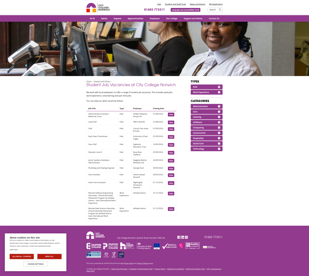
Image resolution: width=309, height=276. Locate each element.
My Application (216, 4)
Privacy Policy (128, 263)
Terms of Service (143, 263)
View (171, 114)
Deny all (49, 256)
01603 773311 (154, 9)
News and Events (197, 4)
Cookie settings (36, 264)
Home (88, 81)
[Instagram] (186, 237)
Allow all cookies (21, 256)
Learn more (14, 249)
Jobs (159, 4)
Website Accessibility (175, 269)
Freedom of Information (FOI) (141, 269)
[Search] (220, 10)
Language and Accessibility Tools (185, 10)
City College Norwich (98, 7)
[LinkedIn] (182, 237)
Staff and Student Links (195, 269)
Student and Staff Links (175, 4)
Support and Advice (102, 81)
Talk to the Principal (119, 269)
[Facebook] (178, 237)
